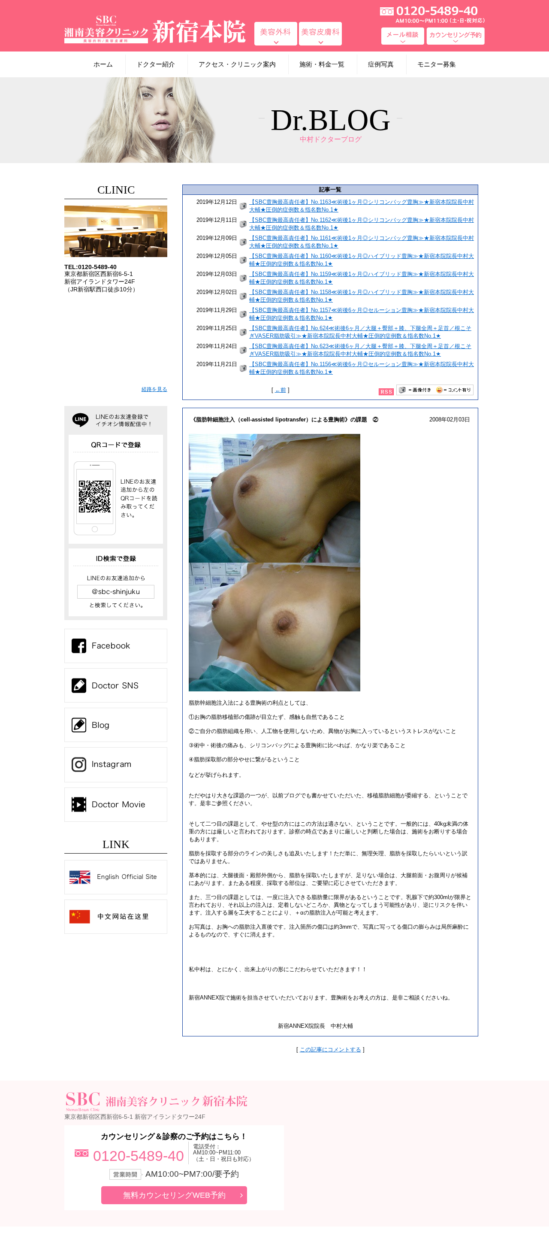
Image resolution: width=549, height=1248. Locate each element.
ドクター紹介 (155, 64)
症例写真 (381, 64)
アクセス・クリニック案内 (237, 64)
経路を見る (154, 389)
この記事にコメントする (330, 1049)
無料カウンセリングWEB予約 (174, 1195)
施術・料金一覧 (321, 64)
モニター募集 (436, 64)
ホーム (103, 64)
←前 (280, 390)
